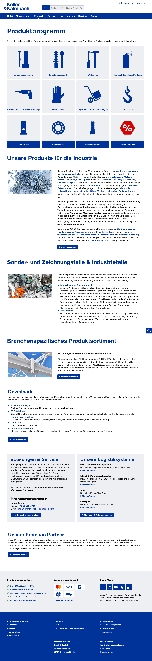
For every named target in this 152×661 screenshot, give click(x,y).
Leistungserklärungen (21, 428)
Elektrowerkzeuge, (126, 229)
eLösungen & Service (34, 459)
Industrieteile (58, 144)
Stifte (79, 179)
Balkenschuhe (126, 191)
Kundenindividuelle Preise (21, 589)
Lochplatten (111, 191)
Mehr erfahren (88, 470)
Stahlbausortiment (93, 144)
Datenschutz (107, 621)
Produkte (39, 16)
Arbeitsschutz (58, 110)
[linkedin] (129, 587)
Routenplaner (106, 648)
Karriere (82, 16)
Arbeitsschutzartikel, (90, 234)
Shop (94, 16)
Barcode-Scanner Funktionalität (24, 597)
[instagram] (110, 587)
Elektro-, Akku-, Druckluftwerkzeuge (23, 110)
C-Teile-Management (18, 16)
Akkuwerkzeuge (83, 231)
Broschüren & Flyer (20, 405)
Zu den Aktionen (127, 144)
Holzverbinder (64, 191)
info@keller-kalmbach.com (112, 645)
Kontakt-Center (107, 652)
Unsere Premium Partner (36, 534)
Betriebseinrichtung (129, 234)
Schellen (84, 191)
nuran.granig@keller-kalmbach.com (36, 508)
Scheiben (70, 179)
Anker (97, 185)
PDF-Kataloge (17, 411)
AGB (57, 625)
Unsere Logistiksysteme (107, 459)
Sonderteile (23, 144)
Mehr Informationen (64, 600)
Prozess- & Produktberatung (23, 600)
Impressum (107, 632)
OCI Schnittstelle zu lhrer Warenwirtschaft (28, 593)
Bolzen (60, 179)
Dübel (90, 185)
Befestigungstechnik (58, 75)
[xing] (122, 587)
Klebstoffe (125, 188)
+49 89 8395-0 (106, 641)
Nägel (93, 191)
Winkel (100, 191)
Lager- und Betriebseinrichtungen (93, 110)
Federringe (118, 179)
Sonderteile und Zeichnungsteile (76, 285)
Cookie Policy (108, 628)
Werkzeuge (93, 75)
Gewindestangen (66, 182)
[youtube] (116, 587)
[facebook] (103, 587)
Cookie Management (111, 625)
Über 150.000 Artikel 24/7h (22, 586)
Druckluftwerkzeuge (106, 231)
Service (52, 16)
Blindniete (130, 179)
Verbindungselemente (23, 75)
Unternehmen (67, 16)
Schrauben (117, 176)
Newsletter (14, 635)
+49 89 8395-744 (27, 506)
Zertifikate (15, 422)
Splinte (86, 179)
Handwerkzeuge (65, 231)
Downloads (20, 391)
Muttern (128, 176)
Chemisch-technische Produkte (127, 75)
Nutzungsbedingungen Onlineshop (70, 628)
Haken (76, 191)
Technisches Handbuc (21, 416)
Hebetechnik (127, 110)
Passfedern (106, 179)
